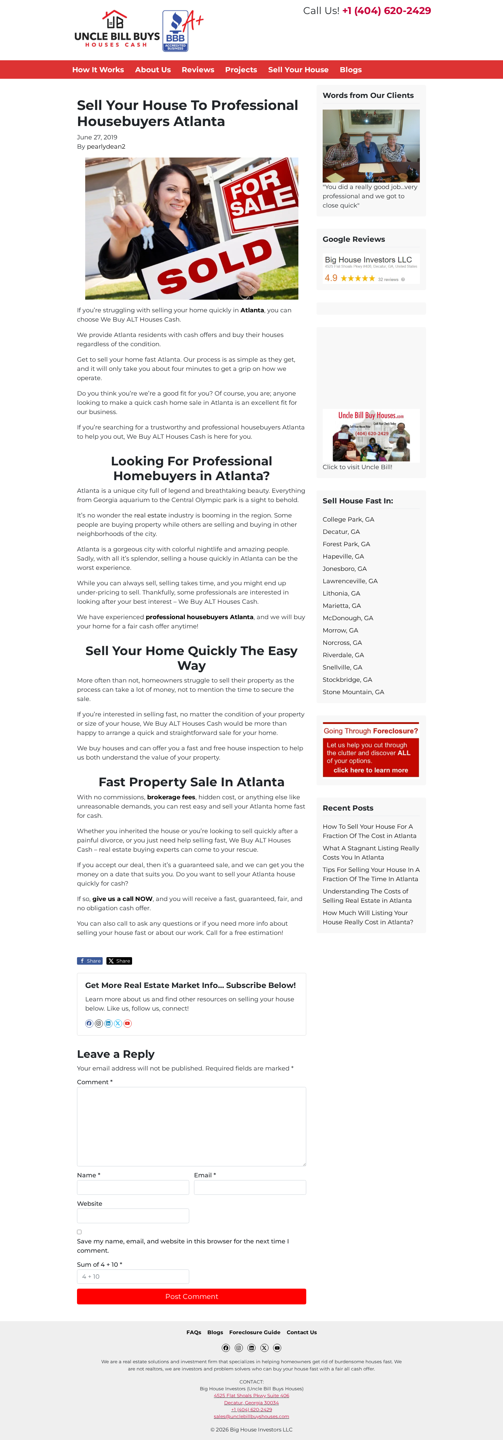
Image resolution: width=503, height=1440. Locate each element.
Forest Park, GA (346, 544)
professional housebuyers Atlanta (200, 617)
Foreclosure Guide (255, 1332)
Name (88, 1175)
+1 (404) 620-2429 (386, 10)
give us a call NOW (122, 899)
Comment (95, 1082)
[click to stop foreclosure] (371, 750)
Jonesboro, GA (345, 569)
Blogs (215, 1332)
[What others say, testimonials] (371, 145)
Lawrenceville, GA (350, 581)
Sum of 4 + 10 (99, 1264)
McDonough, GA (348, 618)
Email (205, 1175)
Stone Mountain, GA (353, 692)
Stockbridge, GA (347, 680)
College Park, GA (348, 519)
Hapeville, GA (343, 556)
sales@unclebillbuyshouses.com (251, 1416)
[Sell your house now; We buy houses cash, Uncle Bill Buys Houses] (371, 435)
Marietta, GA (342, 606)
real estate (150, 515)
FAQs (193, 1332)
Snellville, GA (342, 667)
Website (89, 1203)
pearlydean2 (106, 146)
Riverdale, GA (343, 655)
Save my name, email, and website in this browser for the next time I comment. (183, 1246)
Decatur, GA (341, 532)
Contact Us (302, 1332)
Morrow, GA (340, 630)
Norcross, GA (342, 643)
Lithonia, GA (341, 593)
